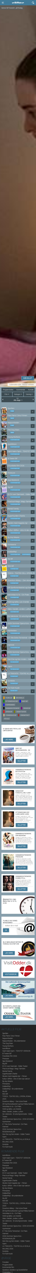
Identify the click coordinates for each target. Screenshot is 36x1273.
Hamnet (5, 1127)
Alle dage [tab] (17, 399)
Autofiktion (6, 1048)
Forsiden (5, 1262)
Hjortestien (6, 1122)
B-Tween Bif (6, 1053)
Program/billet (8, 390)
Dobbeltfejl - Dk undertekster (12, 1089)
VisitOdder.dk (11, 974)
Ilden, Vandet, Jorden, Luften (12, 1112)
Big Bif (4, 1064)
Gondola (5, 1144)
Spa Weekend (7, 1061)
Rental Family (7, 1071)
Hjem (4, 1137)
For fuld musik (7, 1147)
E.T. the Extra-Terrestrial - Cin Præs (14, 1124)
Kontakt (31, 390)
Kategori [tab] (17, 394)
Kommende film (8, 1267)
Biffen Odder (18, 3)
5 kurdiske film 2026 (9, 1056)
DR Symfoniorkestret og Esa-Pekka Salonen (18, 1104)
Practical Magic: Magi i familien (13, 1069)
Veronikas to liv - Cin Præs (11, 1106)
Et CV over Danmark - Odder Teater (15, 1066)
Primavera (6, 1084)
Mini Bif (5, 1094)
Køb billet (27, 378)
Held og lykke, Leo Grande (11, 1109)
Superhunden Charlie (9, 1074)
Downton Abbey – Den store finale (14, 1101)
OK (6, 930)
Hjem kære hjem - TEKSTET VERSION (16, 1051)
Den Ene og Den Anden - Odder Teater (16, 1134)
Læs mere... (9, 740)
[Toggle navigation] (33, 2)
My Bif (4, 1091)
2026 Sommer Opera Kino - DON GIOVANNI (18, 1119)
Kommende (20, 390)
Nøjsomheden (7, 1038)
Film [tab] (6, 394)
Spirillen (5, 1033)
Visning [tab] (28, 394)
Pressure (5, 1059)
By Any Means (7, 1081)
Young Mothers (8, 1046)
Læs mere (9, 953)
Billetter (22, 761)
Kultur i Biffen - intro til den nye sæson (16, 1079)
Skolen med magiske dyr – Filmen (14, 1076)
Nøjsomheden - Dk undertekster (19, 384)
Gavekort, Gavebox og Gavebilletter (15, 1270)
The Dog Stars (7, 1043)
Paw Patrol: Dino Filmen (11, 1036)
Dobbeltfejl (6, 1086)
